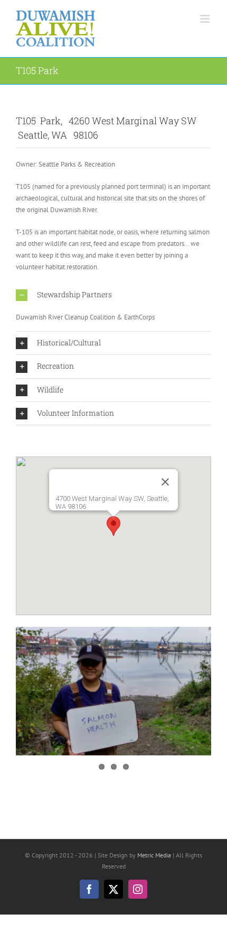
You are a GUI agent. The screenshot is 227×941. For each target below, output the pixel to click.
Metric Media (154, 855)
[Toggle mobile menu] (205, 18)
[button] (113, 295)
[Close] (165, 482)
